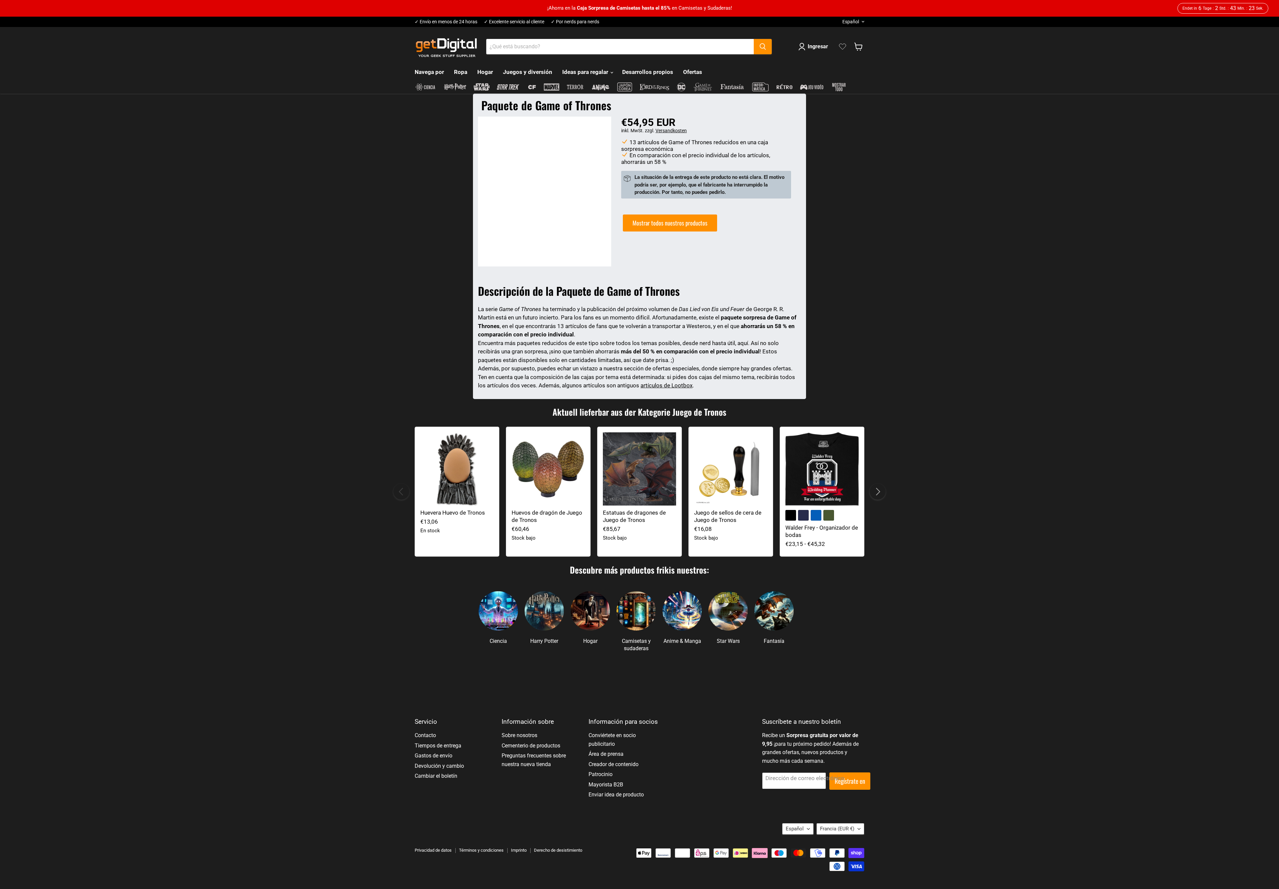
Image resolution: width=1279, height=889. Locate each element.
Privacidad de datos (433, 850)
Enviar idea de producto (616, 794)
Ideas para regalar (586, 72)
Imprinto (519, 850)
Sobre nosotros (519, 735)
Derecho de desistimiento (558, 850)
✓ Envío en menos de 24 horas (446, 21)
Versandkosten (671, 130)
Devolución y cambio (439, 766)
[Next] (878, 492)
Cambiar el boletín (436, 776)
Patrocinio (601, 774)
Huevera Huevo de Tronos (452, 512)
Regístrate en (850, 781)
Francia (837, 829)
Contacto (425, 735)
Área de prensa (606, 754)
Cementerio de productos (531, 745)
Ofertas (692, 72)
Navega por (429, 72)
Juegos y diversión (527, 72)
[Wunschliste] (842, 46)
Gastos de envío (433, 755)
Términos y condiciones (481, 850)
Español (850, 21)
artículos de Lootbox (666, 385)
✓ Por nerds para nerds (575, 21)
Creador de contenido (614, 764)
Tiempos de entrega (438, 745)
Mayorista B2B (606, 784)
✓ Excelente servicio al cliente (514, 21)
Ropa (460, 72)
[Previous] (401, 492)
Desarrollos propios (647, 72)
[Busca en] (763, 46)
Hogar (485, 72)
